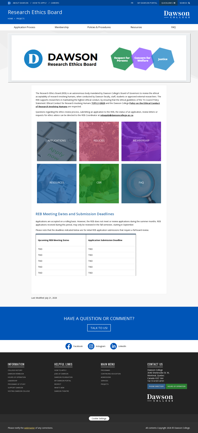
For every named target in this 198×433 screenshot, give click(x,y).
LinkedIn (122, 346)
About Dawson (20, 3)
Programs (105, 370)
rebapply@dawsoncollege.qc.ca (116, 115)
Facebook (78, 346)
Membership (62, 27)
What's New (59, 388)
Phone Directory (156, 386)
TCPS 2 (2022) (98, 103)
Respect (57, 384)
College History (15, 370)
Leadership (12, 381)
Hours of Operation (17, 377)
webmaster (29, 427)
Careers (55, 3)
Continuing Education (111, 374)
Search (184, 3)
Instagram (100, 346)
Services (104, 381)
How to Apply (40, 3)
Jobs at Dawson (61, 374)
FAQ (173, 27)
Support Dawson (15, 388)
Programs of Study (16, 384)
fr (132, 3)
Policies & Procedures (99, 27)
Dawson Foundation (63, 377)
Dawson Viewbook (16, 374)
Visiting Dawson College (19, 391)
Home (10, 18)
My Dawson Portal (147, 3)
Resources (136, 27)
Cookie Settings (99, 418)
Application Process (24, 27)
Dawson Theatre (61, 391)
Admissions (106, 377)
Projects (20, 18)
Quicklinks (167, 3)
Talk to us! (99, 328)
